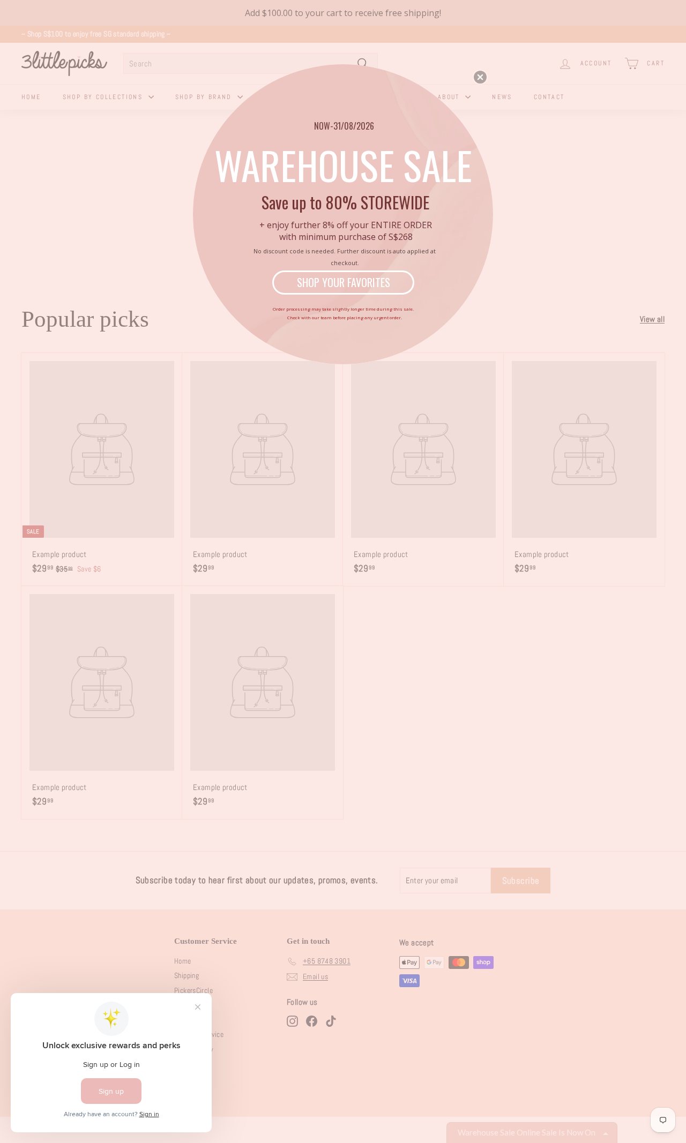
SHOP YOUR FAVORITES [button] (343, 282)
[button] (480, 77)
